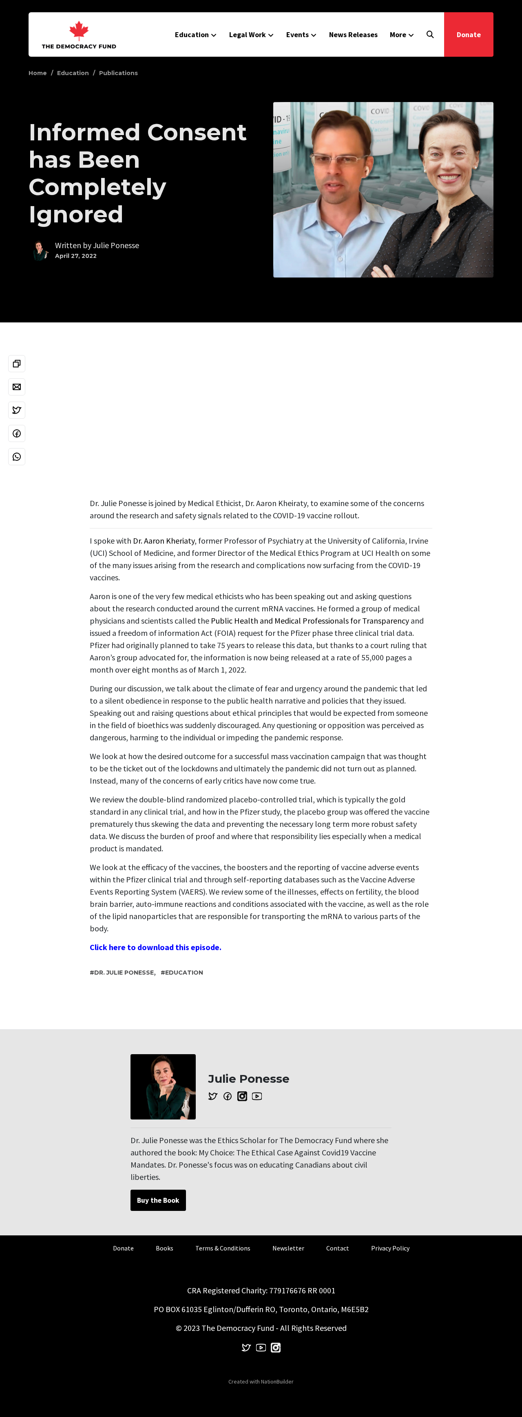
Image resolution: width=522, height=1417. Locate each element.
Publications (118, 73)
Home (38, 73)
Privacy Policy (390, 1248)
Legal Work (247, 34)
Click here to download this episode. (155, 947)
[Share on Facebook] (16, 433)
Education (192, 34)
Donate (469, 34)
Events (297, 34)
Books (164, 1248)
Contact (337, 1248)
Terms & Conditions (222, 1248)
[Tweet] (16, 410)
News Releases (353, 34)
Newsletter (288, 1248)
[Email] (16, 386)
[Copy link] (16, 363)
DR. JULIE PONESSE (124, 972)
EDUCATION (184, 972)
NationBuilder (277, 1381)
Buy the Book (158, 1200)
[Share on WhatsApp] (16, 456)
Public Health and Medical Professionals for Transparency (310, 620)
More (398, 34)
